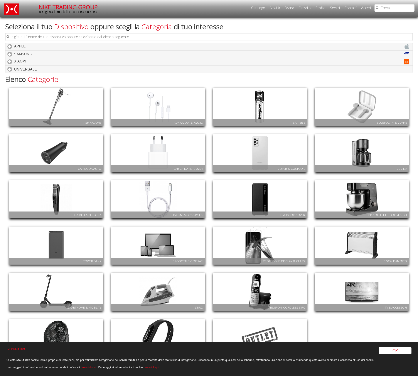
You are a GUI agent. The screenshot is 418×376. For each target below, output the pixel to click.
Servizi (335, 7)
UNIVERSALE (44, 69)
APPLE (38, 46)
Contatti (350, 7)
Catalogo (258, 7)
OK (395, 350)
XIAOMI (38, 61)
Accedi (366, 7)
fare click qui (88, 367)
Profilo (320, 7)
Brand (289, 7)
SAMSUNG (41, 54)
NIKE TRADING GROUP (68, 8)
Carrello (304, 7)
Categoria (157, 26)
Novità (275, 7)
